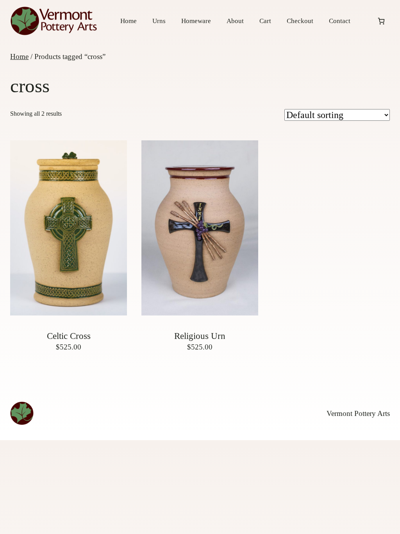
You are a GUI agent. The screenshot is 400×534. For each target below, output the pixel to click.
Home (19, 56)
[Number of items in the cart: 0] (381, 21)
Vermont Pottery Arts (358, 413)
